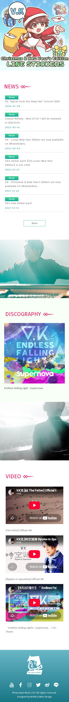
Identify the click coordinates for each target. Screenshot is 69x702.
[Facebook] (21, 683)
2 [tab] (24, 67)
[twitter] (38, 683)
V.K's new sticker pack (18, 201)
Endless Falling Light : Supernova (23, 388)
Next (64, 35)
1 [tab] (19, 67)
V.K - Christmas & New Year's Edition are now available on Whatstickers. (33, 182)
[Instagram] (30, 683)
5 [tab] (39, 67)
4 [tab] (34, 67)
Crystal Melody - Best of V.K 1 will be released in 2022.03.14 (33, 118)
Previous (5, 35)
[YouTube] (12, 683)
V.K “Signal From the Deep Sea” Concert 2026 (32, 99)
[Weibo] (47, 683)
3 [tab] (29, 67)
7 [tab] (49, 67)
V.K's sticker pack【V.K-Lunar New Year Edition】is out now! (29, 160)
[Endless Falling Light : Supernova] (34, 353)
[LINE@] (56, 683)
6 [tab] (44, 67)
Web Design (46, 696)
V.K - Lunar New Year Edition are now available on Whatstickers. (34, 139)
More (35, 223)
